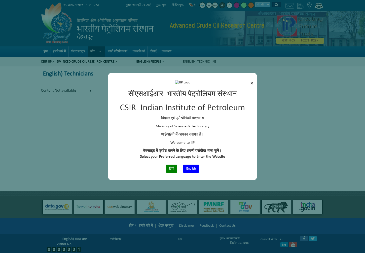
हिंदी (171, 169)
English (191, 169)
